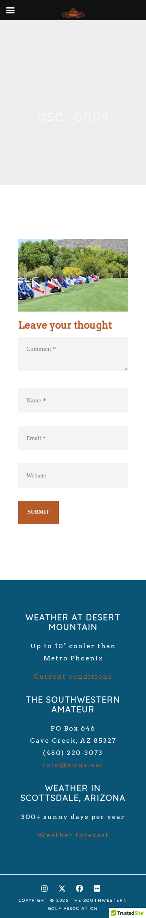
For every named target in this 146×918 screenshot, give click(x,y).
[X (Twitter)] (62, 887)
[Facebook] (80, 887)
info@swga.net (73, 765)
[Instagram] (44, 887)
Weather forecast (73, 835)
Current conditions (73, 676)
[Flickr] (97, 887)
